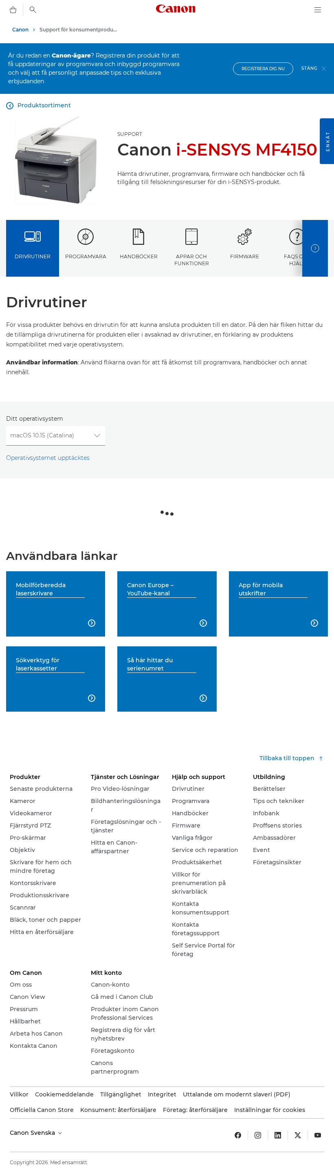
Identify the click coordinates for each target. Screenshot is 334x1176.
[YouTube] (317, 1135)
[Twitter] (297, 1135)
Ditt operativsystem (34, 418)
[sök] (33, 9)
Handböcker (139, 256)
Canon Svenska (33, 1132)
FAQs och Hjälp (297, 259)
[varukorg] (13, 9)
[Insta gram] (258, 1135)
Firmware (244, 256)
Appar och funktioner (191, 259)
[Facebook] (238, 1135)
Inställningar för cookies (269, 1110)
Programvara (85, 256)
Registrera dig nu (263, 68)
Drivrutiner (33, 256)
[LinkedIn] (278, 1135)
